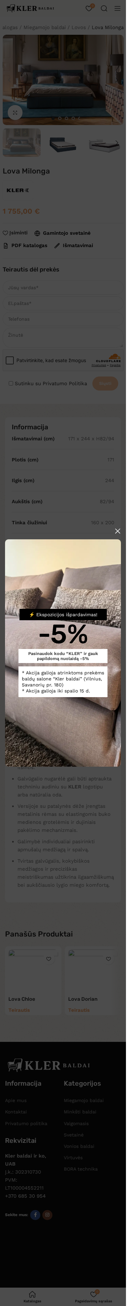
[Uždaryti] (117, 531)
